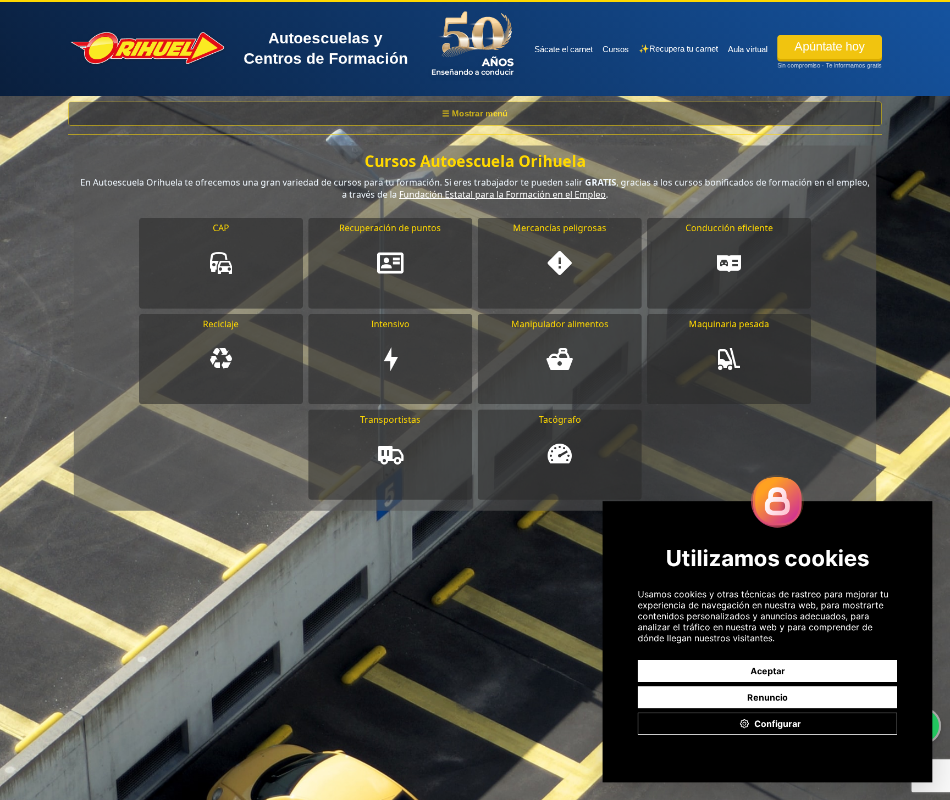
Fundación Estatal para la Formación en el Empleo (502, 194)
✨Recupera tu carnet (678, 48)
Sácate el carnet (563, 49)
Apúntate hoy (829, 46)
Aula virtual (747, 49)
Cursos (616, 49)
